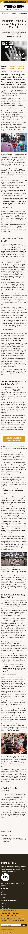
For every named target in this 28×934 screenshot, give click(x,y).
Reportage (14, 18)
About (2, 891)
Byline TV (3, 906)
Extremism (18, 838)
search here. (3, 885)
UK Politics (10, 841)
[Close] (26, 910)
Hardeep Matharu (10, 36)
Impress (13, 871)
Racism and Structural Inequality (20, 839)
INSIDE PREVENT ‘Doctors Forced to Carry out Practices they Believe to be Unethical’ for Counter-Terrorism (14, 140)
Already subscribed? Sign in (6, 932)
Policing (8, 839)
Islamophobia (3, 839)
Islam (25, 838)
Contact (2, 892)
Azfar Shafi (14, 751)
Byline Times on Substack (6, 908)
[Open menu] (2, 13)
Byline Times (3, 903)
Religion (2, 841)
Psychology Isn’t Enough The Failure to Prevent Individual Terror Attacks (14, 556)
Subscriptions (3, 894)
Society (6, 841)
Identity (21, 838)
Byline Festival (4, 905)
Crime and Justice (12, 838)
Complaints (3, 897)
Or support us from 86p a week (7, 929)
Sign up (23, 925)
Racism (11, 839)
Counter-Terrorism (4, 838)
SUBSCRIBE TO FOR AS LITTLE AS (14, 438)
